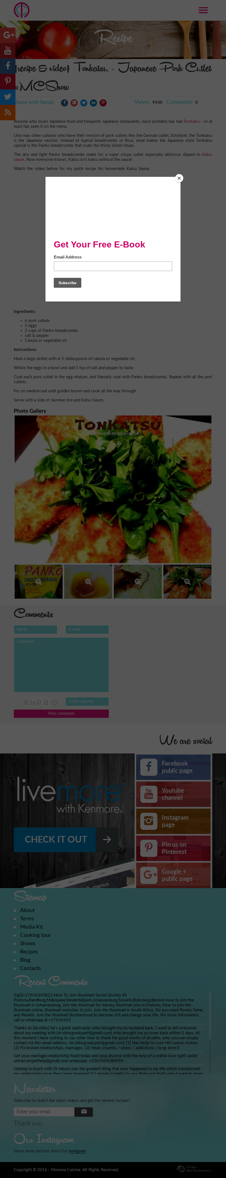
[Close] (179, 178)
